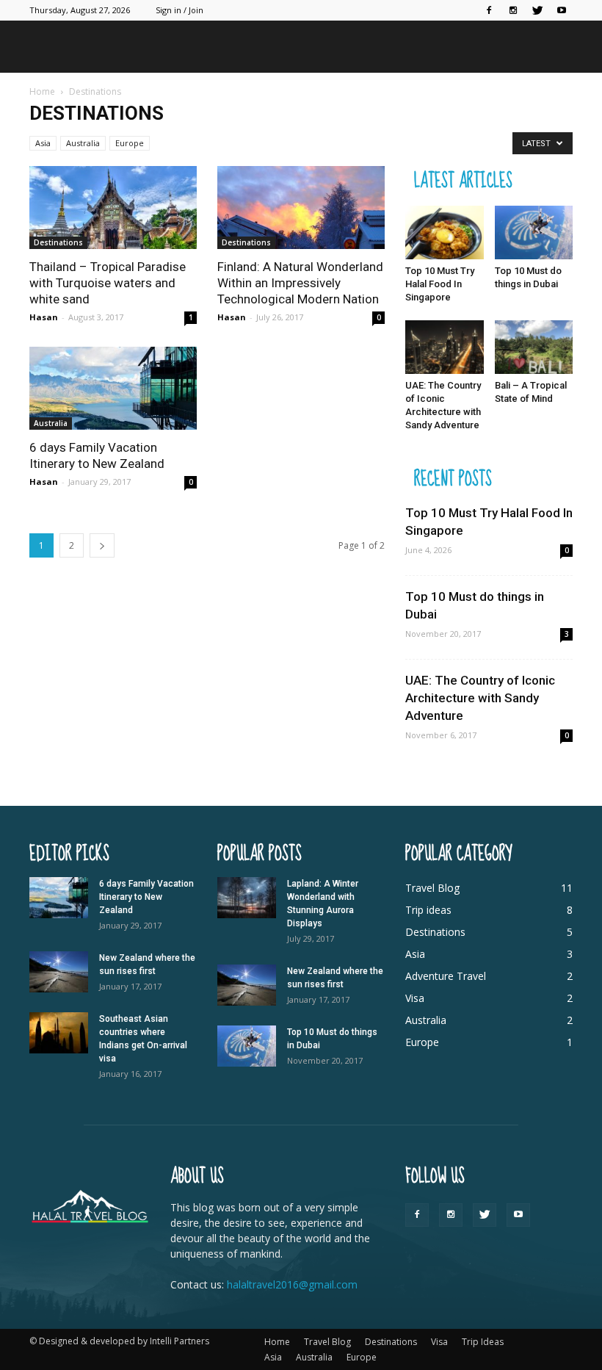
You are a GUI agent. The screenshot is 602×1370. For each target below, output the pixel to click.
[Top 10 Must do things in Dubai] (534, 232)
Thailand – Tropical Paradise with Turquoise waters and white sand (107, 282)
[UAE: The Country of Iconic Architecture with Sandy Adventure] (444, 347)
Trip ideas (428, 910)
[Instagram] (513, 10)
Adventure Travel (445, 976)
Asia (43, 142)
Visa (414, 998)
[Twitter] (537, 10)
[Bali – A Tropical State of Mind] (534, 347)
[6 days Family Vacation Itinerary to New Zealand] (113, 388)
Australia (83, 142)
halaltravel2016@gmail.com (292, 1284)
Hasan (43, 316)
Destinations (58, 242)
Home (277, 1341)
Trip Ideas (483, 1341)
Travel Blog (432, 888)
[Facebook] (489, 10)
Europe (129, 142)
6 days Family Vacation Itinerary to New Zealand (146, 897)
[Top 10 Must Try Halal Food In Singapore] (444, 232)
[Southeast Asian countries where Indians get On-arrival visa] (58, 1032)
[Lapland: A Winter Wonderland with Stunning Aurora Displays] (246, 897)
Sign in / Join (179, 9)
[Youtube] (562, 10)
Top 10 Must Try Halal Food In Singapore (439, 284)
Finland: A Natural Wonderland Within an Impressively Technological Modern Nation (300, 282)
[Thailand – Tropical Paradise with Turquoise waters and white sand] (113, 207)
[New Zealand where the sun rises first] (58, 971)
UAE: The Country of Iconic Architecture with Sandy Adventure (480, 698)
